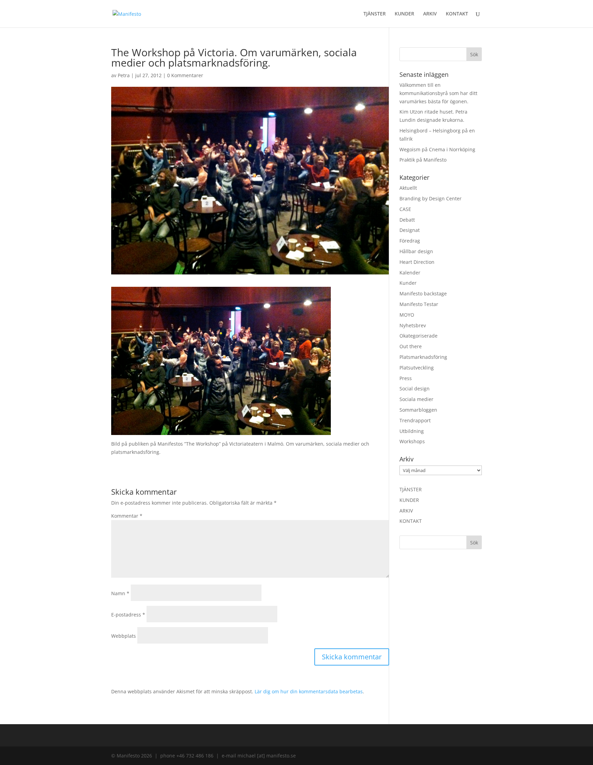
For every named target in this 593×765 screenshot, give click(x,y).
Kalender (409, 272)
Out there (410, 346)
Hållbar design (416, 251)
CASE (405, 209)
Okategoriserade (418, 335)
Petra (124, 75)
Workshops (412, 441)
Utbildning (411, 431)
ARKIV (430, 14)
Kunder (408, 283)
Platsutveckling (416, 367)
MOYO (406, 314)
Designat (409, 230)
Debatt (407, 219)
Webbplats (123, 636)
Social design (414, 388)
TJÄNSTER (374, 14)
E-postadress (128, 614)
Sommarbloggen (418, 410)
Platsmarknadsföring (423, 357)
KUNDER (404, 14)
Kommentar (126, 516)
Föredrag (409, 240)
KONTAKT (457, 14)
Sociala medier (416, 399)
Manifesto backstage (423, 293)
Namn (120, 593)
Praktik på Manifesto (422, 159)
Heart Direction (416, 262)
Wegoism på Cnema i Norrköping (437, 149)
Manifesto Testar (418, 304)
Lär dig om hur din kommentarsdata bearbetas (309, 691)
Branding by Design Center (430, 198)
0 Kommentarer (185, 75)
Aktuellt (408, 188)
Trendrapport (415, 420)
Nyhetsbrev (412, 325)
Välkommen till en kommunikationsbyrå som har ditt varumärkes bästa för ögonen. (438, 93)
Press (405, 378)
